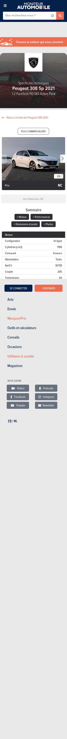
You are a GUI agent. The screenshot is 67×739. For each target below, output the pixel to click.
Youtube (20, 405)
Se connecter (18, 288)
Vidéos (20, 388)
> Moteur (22, 217)
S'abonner (48, 288)
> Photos (48, 224)
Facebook (19, 397)
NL (15, 420)
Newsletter (48, 405)
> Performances (41, 217)
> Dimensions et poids (25, 224)
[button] (62, 159)
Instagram (48, 397)
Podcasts (48, 388)
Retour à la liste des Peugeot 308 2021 (27, 117)
